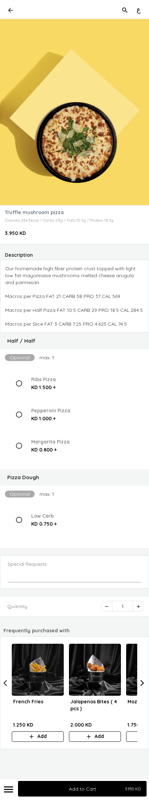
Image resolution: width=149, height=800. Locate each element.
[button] (74, 341)
